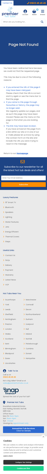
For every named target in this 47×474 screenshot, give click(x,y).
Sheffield (9, 314)
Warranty (9, 275)
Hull (27, 329)
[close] (43, 437)
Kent (7, 344)
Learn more (8, 456)
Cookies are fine (23, 468)
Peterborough (32, 344)
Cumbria (29, 348)
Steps (7, 241)
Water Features (12, 222)
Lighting (8, 217)
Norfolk (29, 339)
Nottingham (10, 319)
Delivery (8, 265)
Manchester (31, 300)
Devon (28, 309)
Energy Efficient (12, 232)
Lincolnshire (10, 363)
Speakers (9, 212)
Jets (7, 227)
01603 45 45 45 (38, 3)
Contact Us (7, 3)
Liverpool (30, 324)
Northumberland (33, 314)
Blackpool (9, 353)
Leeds (7, 309)
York (7, 304)
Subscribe (23, 184)
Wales (8, 334)
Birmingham (10, 348)
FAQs (7, 260)
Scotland (9, 339)
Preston (8, 324)
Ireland (29, 334)
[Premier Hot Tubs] (10, 12)
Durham (29, 319)
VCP (7, 284)
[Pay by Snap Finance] (23, 390)
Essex (7, 358)
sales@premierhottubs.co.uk (15, 383)
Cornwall (29, 304)
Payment (9, 270)
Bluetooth (9, 207)
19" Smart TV (10, 202)
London (8, 329)
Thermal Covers (12, 236)
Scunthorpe (10, 300)
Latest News (10, 280)
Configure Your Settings (23, 462)
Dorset (29, 353)
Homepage (22, 153)
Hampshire (30, 358)
